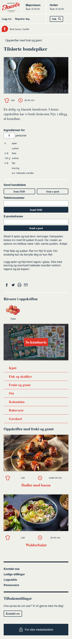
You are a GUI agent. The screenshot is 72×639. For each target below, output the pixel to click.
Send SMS (36, 210)
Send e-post (36, 228)
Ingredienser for (14, 130)
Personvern (11, 585)
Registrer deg (22, 18)
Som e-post (52, 191)
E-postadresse (13, 216)
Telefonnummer (14, 198)
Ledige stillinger (14, 574)
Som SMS (19, 191)
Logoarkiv (10, 580)
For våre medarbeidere (39, 629)
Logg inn (7, 18)
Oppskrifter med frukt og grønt (23, 40)
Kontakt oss (12, 569)
